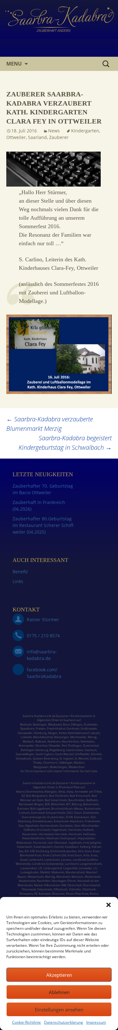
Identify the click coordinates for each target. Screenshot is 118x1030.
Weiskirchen (77, 767)
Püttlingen (74, 746)
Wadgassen (40, 767)
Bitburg (77, 804)
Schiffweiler (82, 754)
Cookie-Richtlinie (26, 1022)
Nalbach (40, 741)
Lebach (95, 733)
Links (18, 581)
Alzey (70, 792)
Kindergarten (85, 131)
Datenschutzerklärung (63, 1022)
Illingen (53, 733)
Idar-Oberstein (57, 843)
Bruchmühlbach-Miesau (67, 809)
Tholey (37, 763)
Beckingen (40, 724)
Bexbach (26, 724)
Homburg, (40, 733)
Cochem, (24, 813)
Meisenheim (36, 877)
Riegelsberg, (57, 750)
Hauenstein (29, 834)
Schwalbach (23, 758)
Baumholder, (77, 800)
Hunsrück (39, 843)
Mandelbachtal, (43, 737)
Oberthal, (41, 746)
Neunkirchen (70, 741)
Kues (94, 855)
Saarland (37, 137)
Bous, (66, 724)
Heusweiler (25, 733)
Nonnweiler (26, 746)
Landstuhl (71, 864)
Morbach (77, 877)
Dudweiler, (91, 724)
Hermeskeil (46, 834)
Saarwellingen (25, 754)
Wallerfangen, (59, 767)
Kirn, (81, 851)
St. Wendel (81, 758)
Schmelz (96, 754)
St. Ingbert (66, 758)
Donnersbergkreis (34, 817)
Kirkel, (63, 733)
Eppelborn (27, 728)
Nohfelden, (88, 741)
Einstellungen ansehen (59, 1009)
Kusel (23, 860)
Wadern (79, 763)
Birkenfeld (58, 804)
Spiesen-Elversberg (45, 758)
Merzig (92, 737)
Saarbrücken (74, 750)
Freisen (41, 728)
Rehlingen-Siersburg (34, 750)
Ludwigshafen (29, 872)
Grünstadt (43, 830)
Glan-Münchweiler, (86, 826)
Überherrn (50, 763)
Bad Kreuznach (80, 796)
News (54, 131)
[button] (108, 905)
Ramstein (44, 894)
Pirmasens (26, 894)
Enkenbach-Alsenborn (69, 821)
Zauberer (59, 137)
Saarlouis (91, 750)
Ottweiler (16, 137)
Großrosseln (89, 728)
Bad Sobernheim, (56, 800)
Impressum (96, 1022)
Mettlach (28, 741)
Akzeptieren (59, 975)
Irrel (86, 843)
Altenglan (50, 792)
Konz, (88, 851)
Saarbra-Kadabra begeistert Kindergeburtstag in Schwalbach (65, 443)
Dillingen (76, 724)
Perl (64, 746)
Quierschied (91, 746)
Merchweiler (78, 737)
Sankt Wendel (64, 754)
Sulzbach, (96, 758)
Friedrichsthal (56, 728)
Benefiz (20, 572)
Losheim (26, 737)
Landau (66, 860)
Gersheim (72, 728)
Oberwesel (29, 889)
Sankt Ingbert (45, 754)
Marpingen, (62, 737)
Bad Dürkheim (59, 796)
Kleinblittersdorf (78, 733)
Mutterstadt (92, 877)
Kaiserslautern (43, 847)
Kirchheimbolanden (63, 851)
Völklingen (66, 763)
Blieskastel (55, 724)
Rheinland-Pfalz (69, 787)
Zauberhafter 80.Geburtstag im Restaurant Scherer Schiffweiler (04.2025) (44, 525)
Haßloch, (88, 830)
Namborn (54, 741)
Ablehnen (59, 992)
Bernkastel (26, 804)
